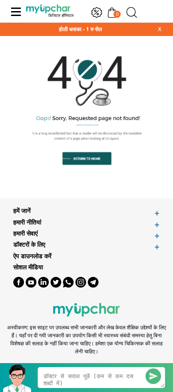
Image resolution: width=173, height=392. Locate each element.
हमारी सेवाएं (25, 233)
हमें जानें (22, 210)
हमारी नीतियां (27, 222)
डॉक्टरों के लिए (29, 244)
